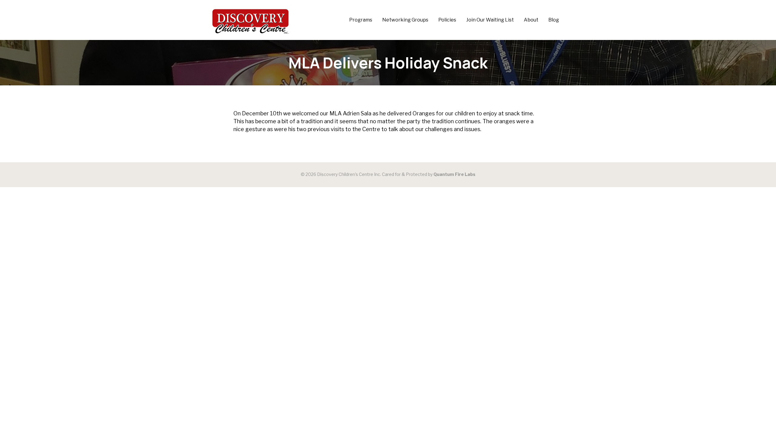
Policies (447, 20)
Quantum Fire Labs (454, 174)
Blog (553, 20)
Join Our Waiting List (490, 20)
